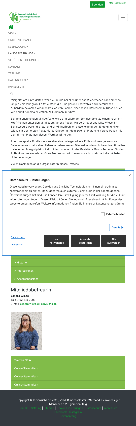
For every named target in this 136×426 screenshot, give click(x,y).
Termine (14, 73)
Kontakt (14, 66)
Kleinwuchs (17, 46)
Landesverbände (20, 53)
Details (116, 227)
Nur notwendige (57, 241)
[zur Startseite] (10, 28)
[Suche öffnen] (11, 93)
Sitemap (49, 408)
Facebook (60, 412)
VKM (11, 33)
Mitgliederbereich (117, 3)
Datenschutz (18, 80)
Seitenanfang (68, 416)
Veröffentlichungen (23, 60)
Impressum (16, 86)
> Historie (20, 262)
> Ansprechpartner (26, 278)
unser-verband (19, 40)
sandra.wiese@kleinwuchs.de (38, 303)
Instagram (75, 412)
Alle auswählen (113, 241)
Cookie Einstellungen (70, 408)
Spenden (97, 4)
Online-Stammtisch (26, 368)
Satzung (36, 408)
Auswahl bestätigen (85, 241)
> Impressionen (24, 270)
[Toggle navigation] (123, 17)
